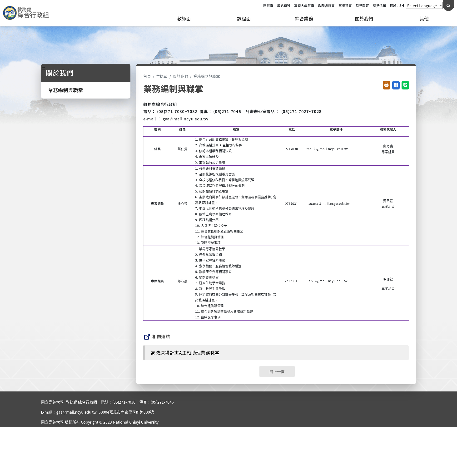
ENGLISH (397, 5)
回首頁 (268, 5)
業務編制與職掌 (65, 90)
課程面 (244, 18)
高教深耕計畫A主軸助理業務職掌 (185, 352)
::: (258, 5)
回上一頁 (277, 371)
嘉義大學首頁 (304, 5)
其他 (424, 18)
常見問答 (362, 5)
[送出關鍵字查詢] (448, 5)
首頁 (147, 76)
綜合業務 (304, 18)
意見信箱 (379, 5)
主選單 (162, 76)
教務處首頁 (326, 5)
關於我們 (364, 18)
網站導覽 (283, 5)
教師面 (184, 18)
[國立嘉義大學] (28, 12)
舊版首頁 (345, 5)
